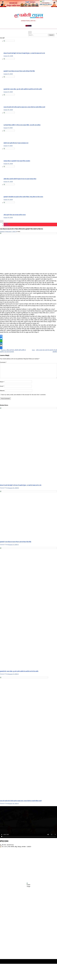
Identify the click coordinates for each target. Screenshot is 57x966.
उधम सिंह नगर (7, 225)
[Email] (28, 345)
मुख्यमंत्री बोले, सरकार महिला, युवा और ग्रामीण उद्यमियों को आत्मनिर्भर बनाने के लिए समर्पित (23, 89)
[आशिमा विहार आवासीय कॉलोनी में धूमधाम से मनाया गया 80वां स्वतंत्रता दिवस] (9, 166)
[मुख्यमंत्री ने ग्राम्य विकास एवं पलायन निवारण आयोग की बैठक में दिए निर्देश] (9, 59)
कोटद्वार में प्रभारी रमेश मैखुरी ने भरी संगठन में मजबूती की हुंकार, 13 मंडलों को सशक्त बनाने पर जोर (24, 53)
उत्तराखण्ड (6, 223)
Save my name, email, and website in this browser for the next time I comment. (23, 394)
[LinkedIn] (28, 343)
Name (2, 381)
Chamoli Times (4, 231)
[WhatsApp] (28, 341)
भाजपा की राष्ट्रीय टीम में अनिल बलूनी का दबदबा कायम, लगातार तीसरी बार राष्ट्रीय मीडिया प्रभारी (24, 107)
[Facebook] (28, 336)
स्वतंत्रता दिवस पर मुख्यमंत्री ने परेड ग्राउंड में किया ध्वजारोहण (17, 161)
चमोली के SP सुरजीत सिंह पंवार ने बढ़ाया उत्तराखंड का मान (16, 143)
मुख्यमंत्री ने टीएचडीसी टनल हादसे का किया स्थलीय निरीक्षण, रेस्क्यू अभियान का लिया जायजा (23, 196)
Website (2, 390)
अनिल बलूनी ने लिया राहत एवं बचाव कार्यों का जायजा (15, 214)
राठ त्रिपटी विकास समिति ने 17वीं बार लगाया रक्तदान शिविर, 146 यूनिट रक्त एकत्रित (22, 125)
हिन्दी (43, 1)
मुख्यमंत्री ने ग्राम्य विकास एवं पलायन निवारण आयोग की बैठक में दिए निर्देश (19, 71)
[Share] (28, 348)
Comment (3, 362)
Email (2, 386)
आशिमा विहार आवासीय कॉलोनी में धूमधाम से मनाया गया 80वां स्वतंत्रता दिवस (20, 179)
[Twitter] (28, 338)
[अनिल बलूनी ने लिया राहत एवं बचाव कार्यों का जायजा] (9, 202)
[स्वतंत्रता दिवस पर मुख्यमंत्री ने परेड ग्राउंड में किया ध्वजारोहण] (9, 149)
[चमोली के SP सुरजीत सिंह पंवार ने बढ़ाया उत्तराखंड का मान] (9, 131)
